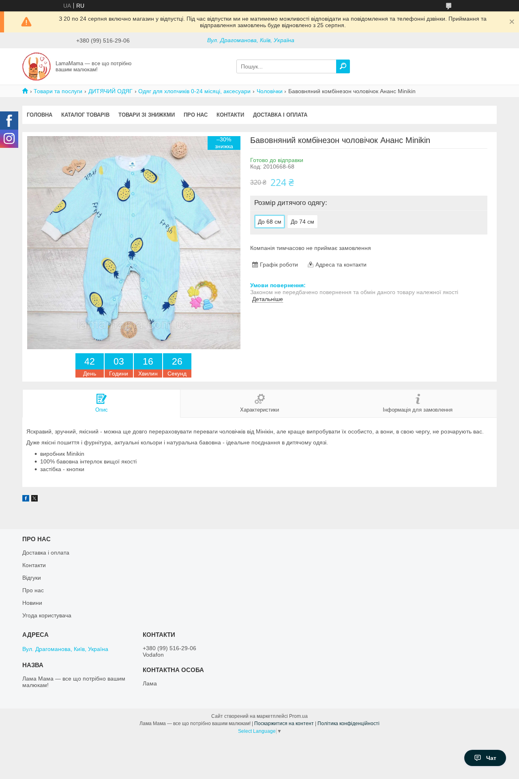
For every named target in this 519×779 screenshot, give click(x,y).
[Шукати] (343, 66)
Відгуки (31, 577)
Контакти (230, 115)
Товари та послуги (58, 91)
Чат (491, 758)
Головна (39, 115)
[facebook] (25, 499)
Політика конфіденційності (348, 723)
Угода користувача (46, 615)
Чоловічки (270, 91)
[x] (34, 499)
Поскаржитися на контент (284, 723)
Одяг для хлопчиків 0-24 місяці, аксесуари (194, 91)
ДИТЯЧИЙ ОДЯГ (110, 91)
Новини (32, 603)
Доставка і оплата (280, 115)
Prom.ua (298, 716)
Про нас (196, 115)
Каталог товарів (85, 115)
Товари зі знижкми (146, 115)
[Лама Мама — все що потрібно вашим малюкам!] (36, 66)
